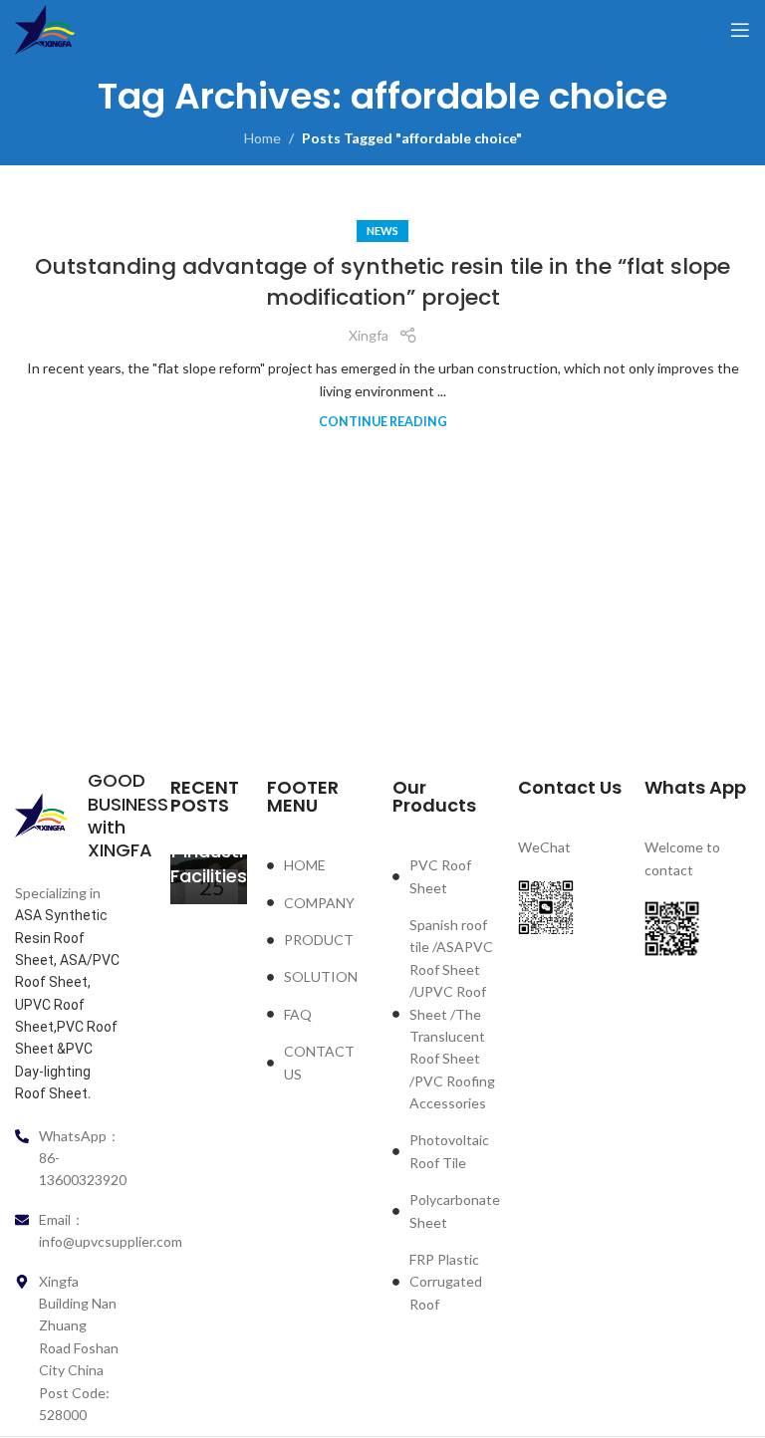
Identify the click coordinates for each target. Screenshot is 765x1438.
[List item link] (320, 865)
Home (262, 137)
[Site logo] (45, 28)
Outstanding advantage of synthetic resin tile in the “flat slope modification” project (382, 282)
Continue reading (383, 421)
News (382, 230)
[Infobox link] (68, 815)
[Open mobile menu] (740, 30)
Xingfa (368, 335)
